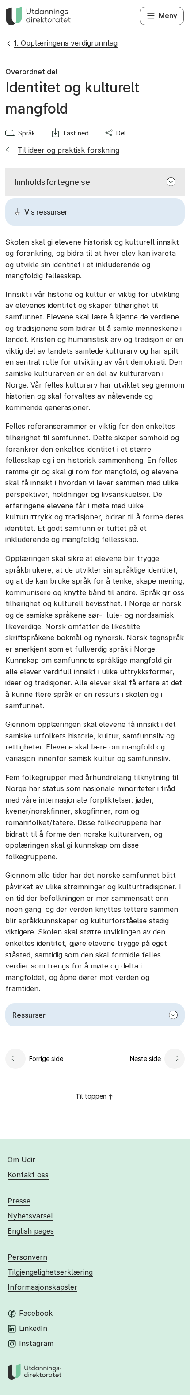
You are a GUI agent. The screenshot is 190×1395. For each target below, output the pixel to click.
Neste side (145, 1058)
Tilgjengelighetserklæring (50, 1272)
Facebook (36, 1313)
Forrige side (46, 1058)
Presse (19, 1200)
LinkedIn (33, 1328)
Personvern (27, 1257)
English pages (31, 1230)
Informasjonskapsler (42, 1287)
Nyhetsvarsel (30, 1215)
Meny (168, 15)
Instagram (36, 1343)
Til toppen (91, 1096)
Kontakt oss (28, 1174)
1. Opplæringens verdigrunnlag (66, 42)
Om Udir (21, 1159)
